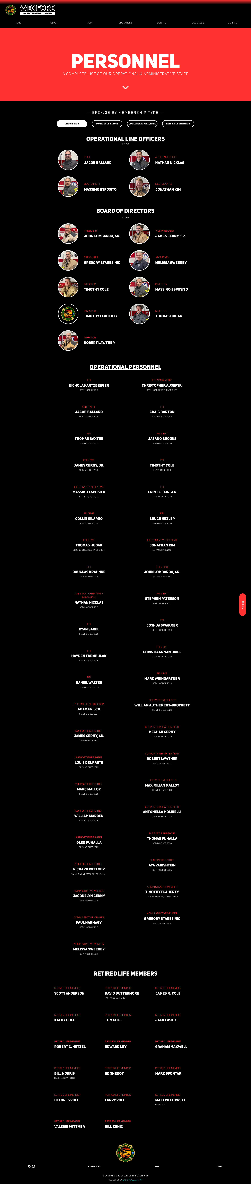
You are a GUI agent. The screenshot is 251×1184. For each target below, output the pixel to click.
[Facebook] (29, 1166)
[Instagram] (33, 1166)
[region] (94, 1168)
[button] (54, 23)
